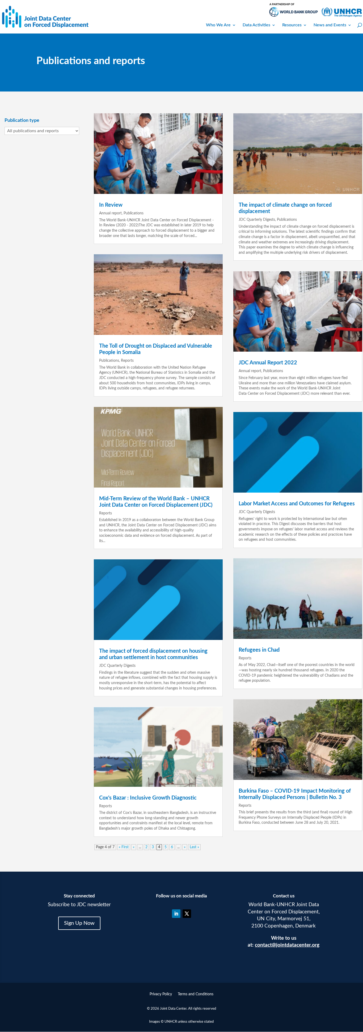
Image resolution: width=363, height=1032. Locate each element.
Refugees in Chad (259, 650)
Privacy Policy (161, 994)
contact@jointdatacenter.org (287, 945)
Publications (133, 213)
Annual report (110, 213)
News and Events (330, 25)
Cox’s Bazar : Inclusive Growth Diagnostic (148, 798)
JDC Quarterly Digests (117, 666)
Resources (292, 25)
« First (124, 847)
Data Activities (256, 25)
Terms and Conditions (195, 994)
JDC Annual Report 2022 (268, 362)
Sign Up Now (79, 923)
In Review (111, 205)
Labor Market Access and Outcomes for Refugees (297, 503)
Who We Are (218, 25)
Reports (127, 361)
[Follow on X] (187, 913)
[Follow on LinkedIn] (176, 913)
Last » (194, 847)
